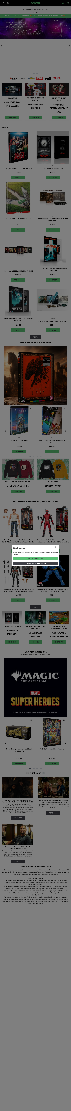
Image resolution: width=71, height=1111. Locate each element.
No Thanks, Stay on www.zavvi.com (35, 563)
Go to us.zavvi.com (35, 558)
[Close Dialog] (56, 547)
